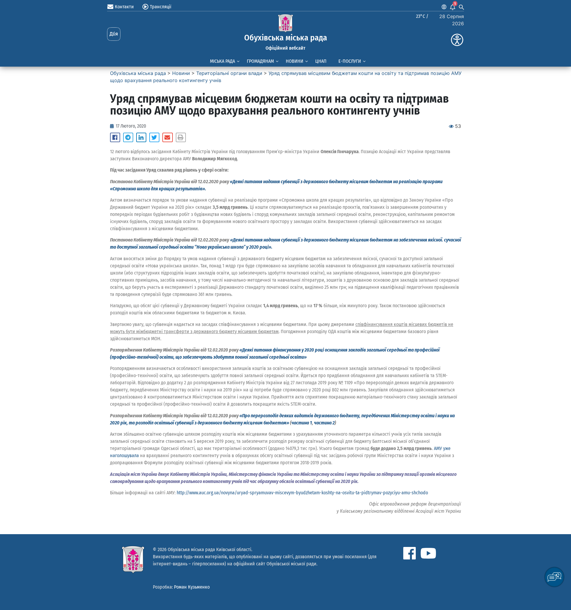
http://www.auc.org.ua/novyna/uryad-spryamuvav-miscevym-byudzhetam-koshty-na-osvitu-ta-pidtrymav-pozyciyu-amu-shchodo (302, 492)
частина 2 (324, 423)
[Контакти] (110, 7)
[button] (115, 137)
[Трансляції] (145, 7)
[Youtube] (428, 553)
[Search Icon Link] (462, 7)
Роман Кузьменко (192, 587)
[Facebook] (409, 553)
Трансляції (160, 7)
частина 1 (301, 423)
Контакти (124, 7)
